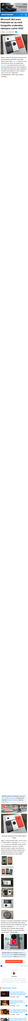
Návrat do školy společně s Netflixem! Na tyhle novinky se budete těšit (17, 1002)
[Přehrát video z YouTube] (14, 941)
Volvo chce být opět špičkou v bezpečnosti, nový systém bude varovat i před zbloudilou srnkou (18, 993)
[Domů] (7, 14)
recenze (14, 61)
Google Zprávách (13, 800)
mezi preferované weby (8, 798)
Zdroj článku (24, 966)
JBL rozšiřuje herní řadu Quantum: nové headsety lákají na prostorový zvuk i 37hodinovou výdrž (18, 1011)
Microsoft (4, 65)
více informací (17, 926)
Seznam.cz (5, 802)
